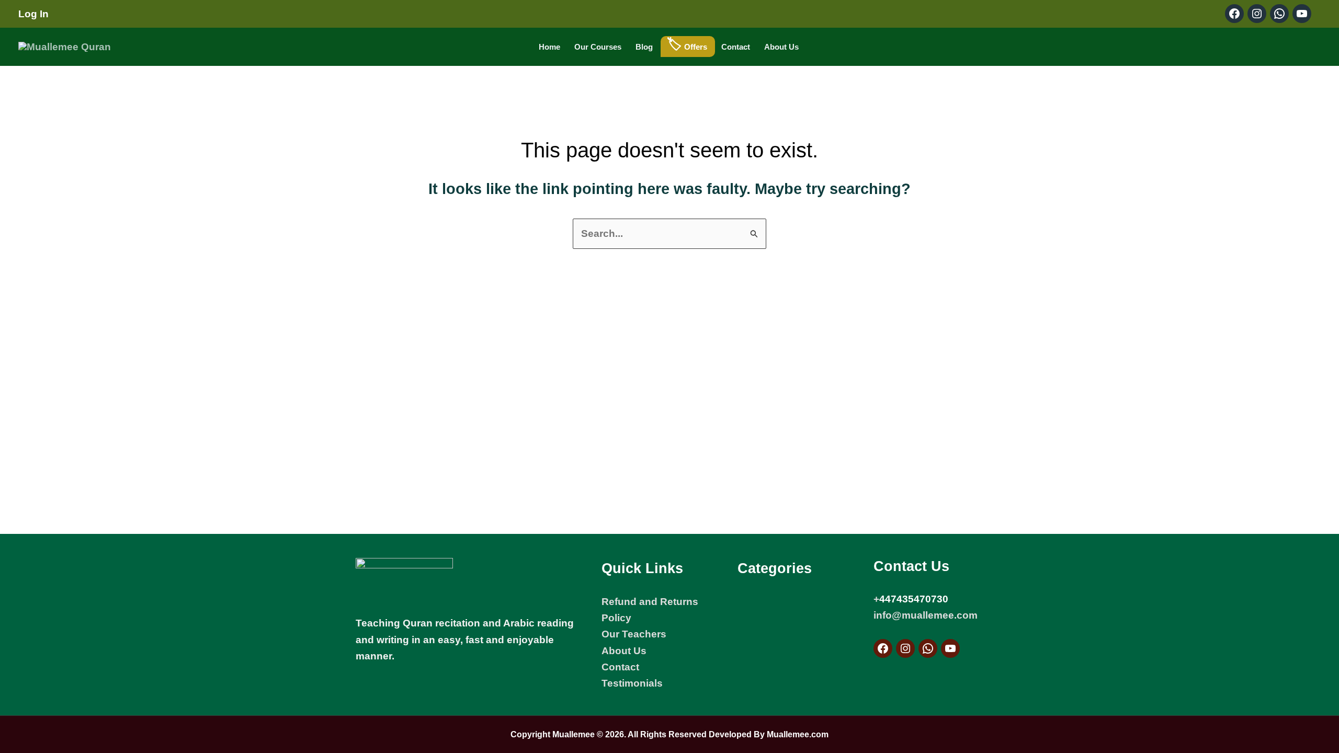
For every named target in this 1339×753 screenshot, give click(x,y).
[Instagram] (905, 648)
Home (549, 46)
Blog (644, 46)
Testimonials (632, 683)
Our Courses (597, 46)
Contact (735, 46)
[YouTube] (950, 648)
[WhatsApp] (927, 648)
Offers (695, 46)
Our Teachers (634, 634)
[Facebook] (882, 648)
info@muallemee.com (925, 615)
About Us (781, 46)
